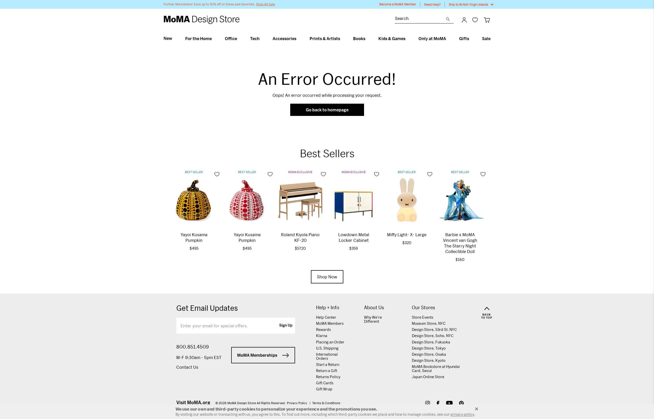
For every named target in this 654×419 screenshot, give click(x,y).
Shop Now (327, 276)
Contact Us (187, 367)
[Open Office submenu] (239, 38)
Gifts (464, 38)
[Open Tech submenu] (261, 38)
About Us (374, 307)
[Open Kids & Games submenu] (407, 38)
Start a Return (327, 364)
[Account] (464, 20)
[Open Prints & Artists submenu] (342, 38)
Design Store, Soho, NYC (432, 335)
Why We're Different (373, 319)
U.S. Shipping (327, 348)
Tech (255, 38)
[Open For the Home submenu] (214, 38)
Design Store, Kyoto (429, 360)
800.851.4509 (192, 347)
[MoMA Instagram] (427, 404)
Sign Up (286, 325)
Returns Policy (328, 377)
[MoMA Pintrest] (461, 404)
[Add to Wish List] (217, 174)
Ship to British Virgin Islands (468, 4)
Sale (486, 38)
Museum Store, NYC (429, 323)
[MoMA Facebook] (438, 404)
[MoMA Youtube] (449, 404)
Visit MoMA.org (193, 402)
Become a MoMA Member (397, 4)
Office (231, 38)
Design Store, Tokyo (429, 348)
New (168, 38)
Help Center (326, 317)
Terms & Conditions (326, 403)
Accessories (284, 38)
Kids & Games (391, 38)
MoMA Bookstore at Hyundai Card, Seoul (436, 368)
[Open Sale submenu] (492, 38)
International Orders (327, 356)
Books (359, 38)
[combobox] (420, 19)
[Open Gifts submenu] (471, 38)
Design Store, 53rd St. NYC (434, 329)
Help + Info (327, 307)
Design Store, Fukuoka (431, 342)
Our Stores (423, 307)
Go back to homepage (327, 109)
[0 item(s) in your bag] (487, 19)
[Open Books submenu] (367, 38)
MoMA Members (330, 323)
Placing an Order (330, 342)
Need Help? (432, 4)
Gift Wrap (324, 389)
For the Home (198, 38)
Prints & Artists (325, 38)
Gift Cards (324, 383)
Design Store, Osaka (429, 354)
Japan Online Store (428, 377)
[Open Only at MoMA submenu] (448, 38)
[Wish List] (475, 20)
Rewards (323, 329)
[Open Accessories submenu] (298, 38)
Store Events (422, 317)
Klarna (321, 335)
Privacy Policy (297, 403)
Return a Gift (326, 370)
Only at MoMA (432, 38)
